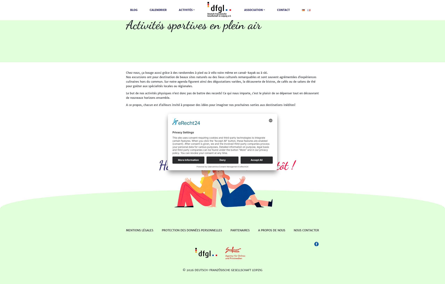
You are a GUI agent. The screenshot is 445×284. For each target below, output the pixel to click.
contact (283, 10)
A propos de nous (271, 230)
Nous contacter (306, 230)
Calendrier (158, 10)
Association (253, 10)
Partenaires (240, 230)
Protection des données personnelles (192, 230)
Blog (133, 10)
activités (186, 10)
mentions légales (139, 230)
